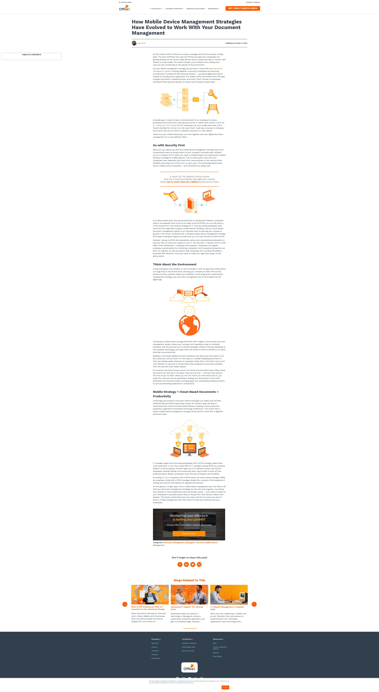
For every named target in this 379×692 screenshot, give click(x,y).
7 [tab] (195, 628)
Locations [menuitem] (155, 651)
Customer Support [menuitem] (253, 2)
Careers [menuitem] (154, 647)
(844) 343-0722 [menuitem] (188, 651)
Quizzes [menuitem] (216, 653)
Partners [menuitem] (154, 654)
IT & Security (156, 9)
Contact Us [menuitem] (155, 658)
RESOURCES (213, 9)
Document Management (174, 542)
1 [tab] (184, 628)
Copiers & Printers (174, 9)
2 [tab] (186, 628)
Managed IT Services (195, 542)
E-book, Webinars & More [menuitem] (220, 648)
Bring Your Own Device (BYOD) (170, 125)
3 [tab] (188, 628)
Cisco (166, 477)
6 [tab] (193, 628)
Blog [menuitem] (215, 643)
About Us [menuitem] (154, 643)
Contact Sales (126, 2)
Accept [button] (225, 687)
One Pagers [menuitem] (217, 656)
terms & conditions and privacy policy (182, 683)
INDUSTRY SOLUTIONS (195, 9)
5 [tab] (191, 628)
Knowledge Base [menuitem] (188, 647)
